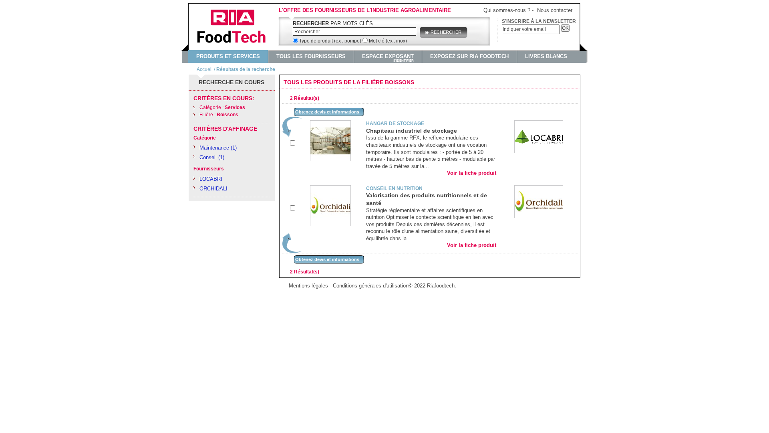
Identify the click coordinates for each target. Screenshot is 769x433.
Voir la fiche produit (471, 173)
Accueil (205, 69)
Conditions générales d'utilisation (371, 286)
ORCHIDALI (213, 189)
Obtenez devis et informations (327, 111)
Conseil (208, 157)
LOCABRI (210, 179)
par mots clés (333, 23)
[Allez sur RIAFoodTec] (235, 27)
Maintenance (214, 148)
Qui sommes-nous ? (506, 10)
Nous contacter (554, 10)
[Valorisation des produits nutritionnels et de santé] (330, 189)
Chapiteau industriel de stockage (411, 130)
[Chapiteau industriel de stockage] (330, 124)
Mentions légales (308, 286)
